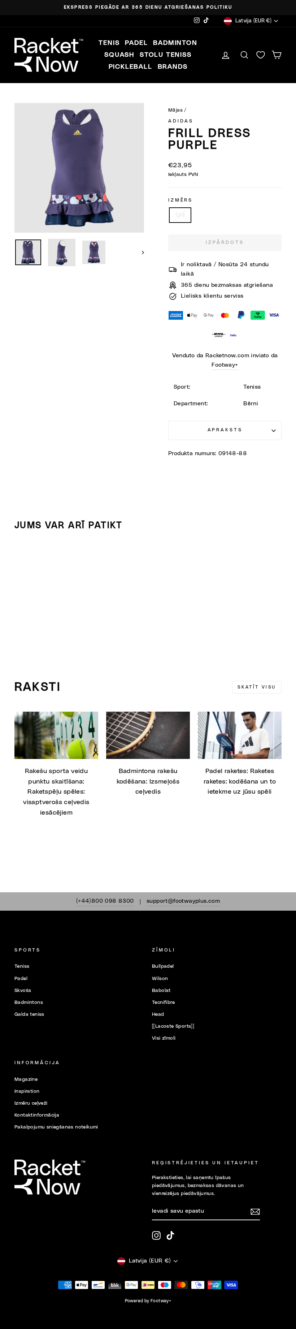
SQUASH (119, 55)
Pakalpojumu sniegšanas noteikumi (56, 1127)
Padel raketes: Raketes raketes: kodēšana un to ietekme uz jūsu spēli (240, 781)
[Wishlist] (260, 55)
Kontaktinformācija (36, 1115)
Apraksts (225, 430)
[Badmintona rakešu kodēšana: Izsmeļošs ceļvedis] (148, 735)
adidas (180, 121)
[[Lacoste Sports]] (173, 1026)
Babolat (161, 990)
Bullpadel (163, 966)
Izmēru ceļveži (31, 1103)
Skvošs (22, 990)
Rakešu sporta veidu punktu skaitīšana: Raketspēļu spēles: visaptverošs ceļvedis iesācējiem (56, 792)
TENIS (109, 43)
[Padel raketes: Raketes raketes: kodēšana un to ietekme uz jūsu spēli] (240, 735)
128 (180, 215)
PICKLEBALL (130, 67)
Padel (20, 978)
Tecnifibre (163, 1002)
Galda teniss (29, 1014)
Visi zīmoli (163, 1038)
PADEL (136, 43)
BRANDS (173, 67)
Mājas (175, 110)
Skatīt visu (257, 687)
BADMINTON (175, 43)
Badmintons (28, 1002)
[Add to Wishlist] (23, 557)
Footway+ (225, 365)
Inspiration (26, 1091)
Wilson (160, 978)
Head (158, 1014)
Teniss (21, 966)
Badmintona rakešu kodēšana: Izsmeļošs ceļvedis (148, 781)
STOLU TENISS (166, 55)
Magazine (26, 1079)
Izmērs (180, 200)
